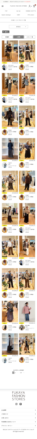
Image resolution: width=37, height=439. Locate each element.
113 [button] (21, 372)
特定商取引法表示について (8, 422)
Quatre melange (6, 15)
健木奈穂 (27, 325)
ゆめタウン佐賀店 (29, 66)
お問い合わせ (5, 418)
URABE (27, 65)
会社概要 (3, 410)
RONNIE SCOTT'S (31, 11)
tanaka (10, 325)
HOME (13, 20)
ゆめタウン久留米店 (12, 66)
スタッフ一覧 (30, 37)
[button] (24, 373)
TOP (6, 11)
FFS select (31, 15)
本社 (9, 164)
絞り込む (18, 26)
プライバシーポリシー (7, 425)
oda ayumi (10, 65)
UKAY (18, 15)
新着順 (7, 37)
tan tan (18, 11)
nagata (10, 163)
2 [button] (15, 372)
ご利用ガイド (4, 414)
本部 (26, 327)
